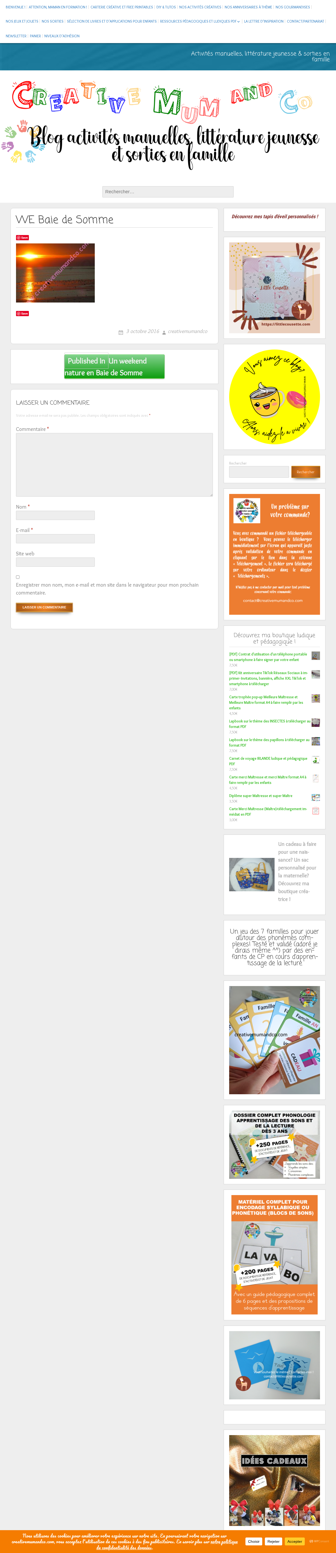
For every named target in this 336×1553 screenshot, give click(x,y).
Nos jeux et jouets (22, 21)
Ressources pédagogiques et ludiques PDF (198, 21)
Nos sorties (53, 21)
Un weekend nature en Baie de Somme (106, 366)
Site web (25, 553)
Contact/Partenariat (305, 21)
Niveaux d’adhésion (62, 36)
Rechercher (238, 463)
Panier (35, 36)
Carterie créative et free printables (122, 7)
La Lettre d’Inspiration (264, 21)
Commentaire (32, 429)
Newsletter (16, 36)
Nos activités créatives (200, 7)
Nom (23, 507)
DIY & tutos (166, 7)
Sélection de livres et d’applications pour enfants (112, 21)
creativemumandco (187, 331)
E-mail (24, 530)
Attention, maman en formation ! (58, 7)
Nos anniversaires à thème (248, 7)
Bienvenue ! (15, 7)
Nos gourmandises (293, 7)
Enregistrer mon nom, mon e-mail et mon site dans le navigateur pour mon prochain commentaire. (107, 589)
